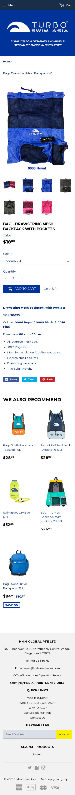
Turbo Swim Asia (25, 779)
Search (37, 754)
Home (7, 61)
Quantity (9, 271)
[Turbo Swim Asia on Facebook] (36, 768)
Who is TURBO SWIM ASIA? (37, 702)
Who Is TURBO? (37, 697)
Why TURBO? (38, 707)
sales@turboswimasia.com (42, 668)
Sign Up (64, 734)
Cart (68, 5)
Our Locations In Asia (37, 712)
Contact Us (37, 717)
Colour (7, 254)
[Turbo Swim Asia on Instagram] (43, 768)
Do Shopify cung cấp (54, 779)
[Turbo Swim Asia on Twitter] (30, 768)
